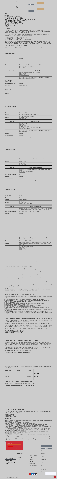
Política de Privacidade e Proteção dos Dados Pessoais (10, 458)
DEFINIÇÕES (6, 26)
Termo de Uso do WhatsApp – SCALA (10, 463)
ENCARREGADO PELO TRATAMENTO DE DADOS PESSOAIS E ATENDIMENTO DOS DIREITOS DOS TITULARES (20, 19)
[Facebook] (34, 474)
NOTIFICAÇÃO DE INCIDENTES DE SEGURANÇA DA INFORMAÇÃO (14, 23)
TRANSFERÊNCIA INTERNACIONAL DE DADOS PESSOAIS (13, 21)
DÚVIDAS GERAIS (7, 24)
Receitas (50, 7)
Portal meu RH (32, 448)
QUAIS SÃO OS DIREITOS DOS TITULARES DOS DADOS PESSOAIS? (14, 18)
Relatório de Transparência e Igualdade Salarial (34, 452)
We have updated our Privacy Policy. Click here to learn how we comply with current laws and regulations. (14, 444)
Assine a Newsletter (32, 463)
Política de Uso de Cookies (10, 455)
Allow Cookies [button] (10, 446)
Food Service (42, 7)
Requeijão (31, 461)
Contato (19, 455)
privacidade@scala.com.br (18, 332)
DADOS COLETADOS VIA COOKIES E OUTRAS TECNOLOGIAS (13, 22)
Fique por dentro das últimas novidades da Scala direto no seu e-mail (34, 465)
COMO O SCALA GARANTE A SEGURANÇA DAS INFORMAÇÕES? (14, 17)
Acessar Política (36, 373)
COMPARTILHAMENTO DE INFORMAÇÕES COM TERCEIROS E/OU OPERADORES (16, 20)
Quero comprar (40, 2)
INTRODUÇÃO (7, 15)
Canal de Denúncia (20, 450)
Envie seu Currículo (33, 446)
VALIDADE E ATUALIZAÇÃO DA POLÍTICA (10, 25)
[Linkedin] (32, 474)
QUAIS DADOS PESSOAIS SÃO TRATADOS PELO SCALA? (12, 16)
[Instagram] (36, 474)
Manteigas (31, 459)
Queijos (31, 457)
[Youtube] (30, 474)
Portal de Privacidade (9, 460)
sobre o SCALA (27, 32)
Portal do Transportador (9, 453)
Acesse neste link (27, 383)
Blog (46, 7)
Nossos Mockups (20, 457)
